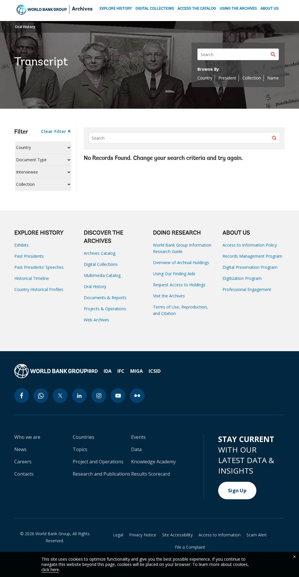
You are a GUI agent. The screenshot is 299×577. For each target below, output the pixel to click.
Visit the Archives (169, 296)
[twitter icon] (60, 395)
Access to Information (220, 535)
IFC (120, 371)
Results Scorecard (150, 474)
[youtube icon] (118, 395)
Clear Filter (53, 131)
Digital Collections (101, 264)
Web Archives (96, 320)
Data (136, 449)
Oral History (25, 26)
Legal (118, 535)
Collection (251, 78)
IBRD (92, 371)
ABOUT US (269, 9)
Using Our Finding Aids (174, 273)
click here (50, 569)
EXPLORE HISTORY (116, 9)
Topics (80, 449)
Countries (83, 437)
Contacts (24, 474)
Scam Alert (256, 535)
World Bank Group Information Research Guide (182, 248)
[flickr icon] (137, 395)
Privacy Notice (142, 535)
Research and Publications (101, 474)
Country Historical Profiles (38, 289)
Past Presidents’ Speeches (39, 267)
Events (138, 437)
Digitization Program (242, 278)
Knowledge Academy (153, 461)
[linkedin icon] (79, 395)
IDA (108, 371)
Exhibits (21, 245)
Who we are (27, 437)
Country (204, 78)
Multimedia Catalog (102, 275)
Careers (23, 461)
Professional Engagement (246, 289)
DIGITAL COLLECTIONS (154, 9)
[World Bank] (50, 371)
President (227, 78)
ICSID (155, 371)
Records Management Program (252, 256)
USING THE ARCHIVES (238, 9)
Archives (82, 9)
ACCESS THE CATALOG (197, 9)
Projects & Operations (105, 308)
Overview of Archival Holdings (181, 262)
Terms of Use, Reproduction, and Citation (180, 310)
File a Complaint (190, 547)
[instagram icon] (98, 395)
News (20, 449)
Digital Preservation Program (249, 267)
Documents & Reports (105, 297)
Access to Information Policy (249, 245)
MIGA (136, 371)
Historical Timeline (31, 278)
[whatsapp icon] (41, 395)
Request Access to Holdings (179, 284)
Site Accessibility (177, 535)
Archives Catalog (99, 253)
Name (273, 78)
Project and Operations (98, 461)
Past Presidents (29, 256)
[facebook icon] (21, 395)
